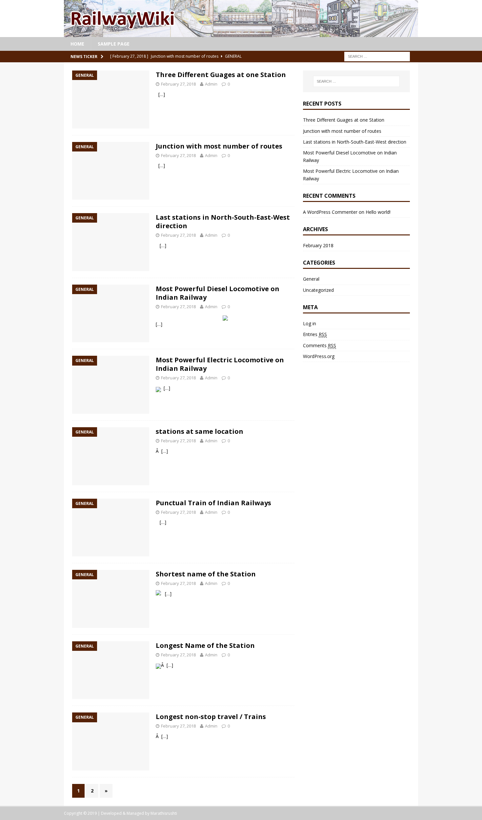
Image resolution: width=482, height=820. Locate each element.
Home (77, 44)
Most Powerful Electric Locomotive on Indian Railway (220, 364)
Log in (309, 323)
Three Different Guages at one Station (221, 74)
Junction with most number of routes (219, 146)
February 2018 (318, 245)
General (311, 279)
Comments (319, 345)
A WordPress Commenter (330, 212)
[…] (161, 94)
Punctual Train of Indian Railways (213, 502)
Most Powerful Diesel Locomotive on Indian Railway (217, 293)
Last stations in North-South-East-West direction (223, 221)
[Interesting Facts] (241, 33)
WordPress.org (318, 356)
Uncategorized (318, 290)
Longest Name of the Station (205, 645)
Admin (211, 84)
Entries (315, 334)
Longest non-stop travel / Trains (211, 716)
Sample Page (114, 44)
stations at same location (199, 431)
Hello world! (378, 212)
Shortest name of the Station (206, 574)
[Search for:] (377, 56)
